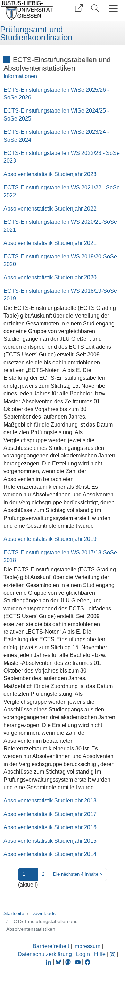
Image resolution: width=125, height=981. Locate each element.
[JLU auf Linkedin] (49, 962)
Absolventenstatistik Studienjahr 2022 (50, 209)
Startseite (13, 913)
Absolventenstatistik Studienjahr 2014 (50, 854)
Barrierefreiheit (51, 946)
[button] (79, 8)
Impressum (86, 946)
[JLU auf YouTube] (78, 962)
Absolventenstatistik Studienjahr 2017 (50, 814)
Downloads (43, 913)
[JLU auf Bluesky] (59, 962)
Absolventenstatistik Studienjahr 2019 (50, 539)
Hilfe (100, 954)
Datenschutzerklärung (45, 954)
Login (83, 954)
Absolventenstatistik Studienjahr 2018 (50, 800)
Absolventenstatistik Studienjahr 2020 (50, 277)
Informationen (20, 76)
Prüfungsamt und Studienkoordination (36, 33)
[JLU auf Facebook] (87, 962)
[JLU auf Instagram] (113, 954)
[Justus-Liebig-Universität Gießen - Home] (29, 10)
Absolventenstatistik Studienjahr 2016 (50, 827)
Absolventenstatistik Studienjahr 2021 (50, 243)
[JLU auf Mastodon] (68, 962)
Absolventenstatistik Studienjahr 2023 (50, 174)
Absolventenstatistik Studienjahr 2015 (50, 841)
